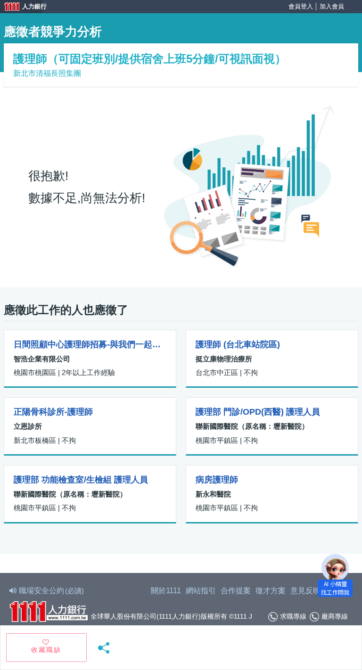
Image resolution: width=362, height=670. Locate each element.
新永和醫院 (213, 494)
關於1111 (166, 591)
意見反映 (305, 591)
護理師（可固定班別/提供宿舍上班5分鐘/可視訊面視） (149, 58)
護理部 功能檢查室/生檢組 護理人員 (81, 479)
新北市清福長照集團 (47, 73)
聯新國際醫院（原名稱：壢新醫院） (252, 426)
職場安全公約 (51, 591)
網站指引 (201, 591)
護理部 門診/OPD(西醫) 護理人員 (258, 412)
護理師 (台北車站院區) (238, 344)
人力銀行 (21, 7)
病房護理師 (217, 479)
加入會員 (332, 6)
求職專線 (293, 616)
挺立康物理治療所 (224, 359)
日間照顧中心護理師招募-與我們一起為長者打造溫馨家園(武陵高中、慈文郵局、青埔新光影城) (90, 344)
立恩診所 (28, 426)
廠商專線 (334, 616)
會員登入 (300, 6)
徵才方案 (270, 591)
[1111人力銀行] (48, 610)
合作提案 (236, 591)
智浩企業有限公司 (42, 359)
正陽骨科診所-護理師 (53, 412)
